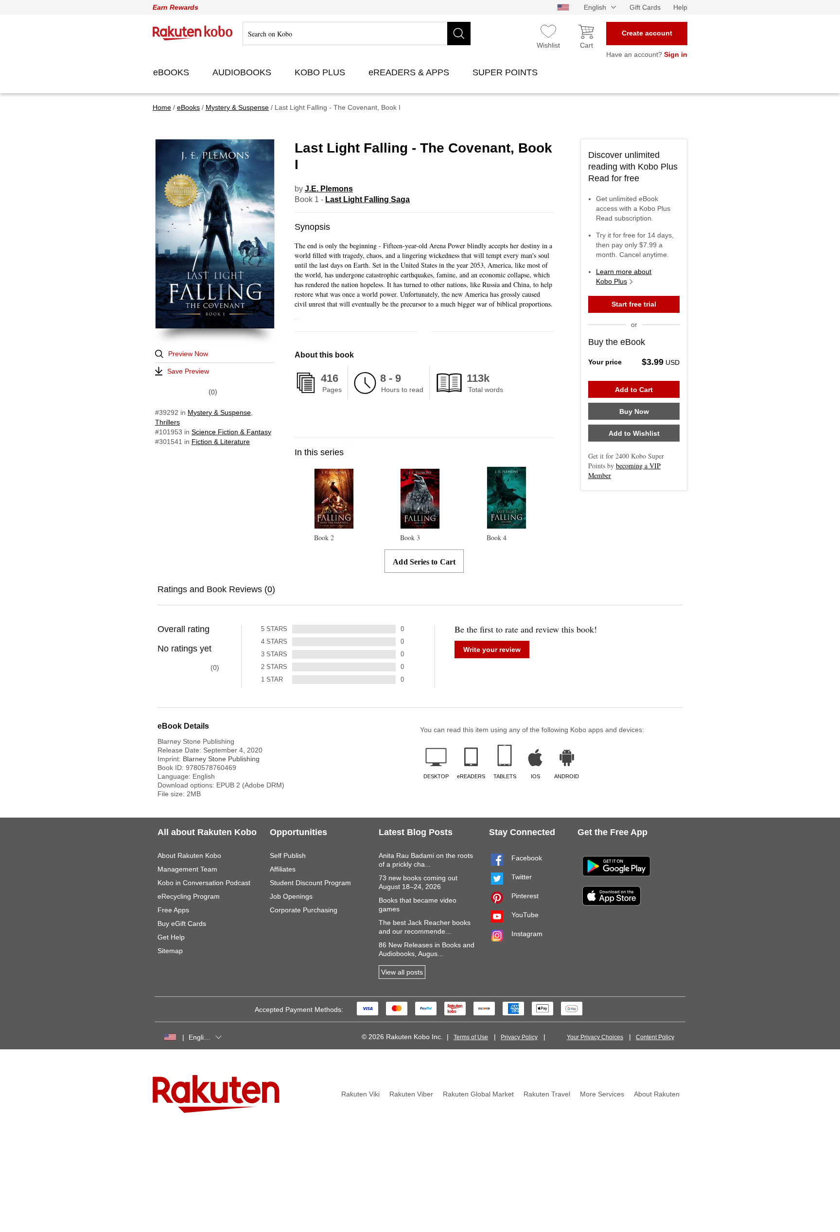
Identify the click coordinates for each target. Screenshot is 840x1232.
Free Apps (173, 910)
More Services (602, 1094)
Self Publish (288, 855)
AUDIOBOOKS (243, 72)
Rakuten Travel (547, 1094)
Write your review (492, 649)
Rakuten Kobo (193, 33)
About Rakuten (657, 1094)
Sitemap (170, 951)
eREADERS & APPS (410, 72)
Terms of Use (471, 1037)
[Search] (459, 33)
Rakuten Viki (360, 1094)
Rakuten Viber (411, 1094)
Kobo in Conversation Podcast (204, 883)
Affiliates (283, 869)
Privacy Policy (519, 1037)
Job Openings (291, 896)
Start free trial (634, 304)
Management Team (187, 869)
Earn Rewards (175, 7)
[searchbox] (357, 33)
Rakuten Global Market (478, 1094)
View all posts (402, 972)
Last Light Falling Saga (367, 199)
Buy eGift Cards (182, 923)
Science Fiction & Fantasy (231, 432)
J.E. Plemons (329, 189)
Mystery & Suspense (219, 412)
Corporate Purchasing (303, 910)
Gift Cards (645, 7)
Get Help (171, 937)
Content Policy (655, 1037)
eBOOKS (172, 72)
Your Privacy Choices (595, 1037)
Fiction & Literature (221, 441)
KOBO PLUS (321, 72)
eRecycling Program (189, 896)
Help (680, 7)
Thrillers (167, 422)
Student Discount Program (310, 883)
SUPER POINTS (506, 72)
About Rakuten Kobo (189, 855)
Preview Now (188, 354)
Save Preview (188, 371)
